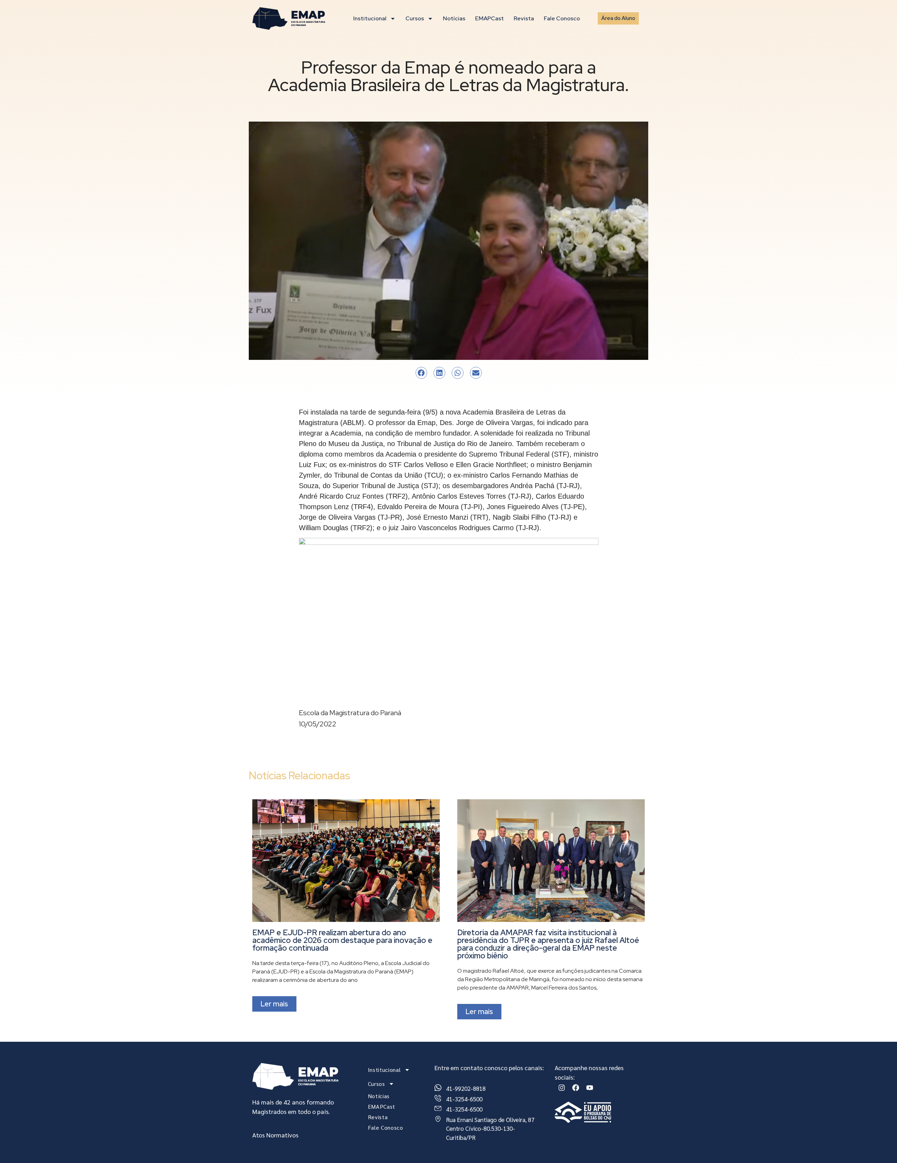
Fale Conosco (562, 18)
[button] (421, 373)
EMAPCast (489, 18)
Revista (524, 18)
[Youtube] (590, 1088)
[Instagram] (562, 1088)
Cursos (414, 18)
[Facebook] (576, 1088)
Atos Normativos (275, 1135)
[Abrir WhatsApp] (879, 1145)
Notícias (454, 18)
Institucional (369, 18)
